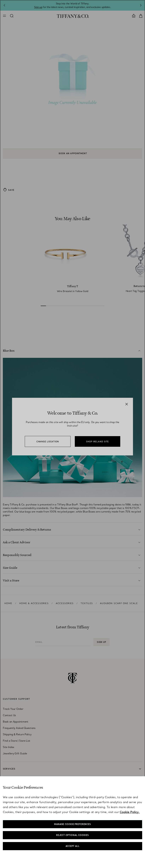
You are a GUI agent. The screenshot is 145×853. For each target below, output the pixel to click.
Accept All (73, 846)
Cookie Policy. (130, 812)
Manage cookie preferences (72, 824)
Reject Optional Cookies (72, 835)
